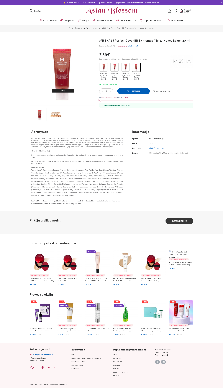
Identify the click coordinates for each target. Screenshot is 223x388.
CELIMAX (116, 365)
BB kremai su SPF (155, 153)
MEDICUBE (117, 358)
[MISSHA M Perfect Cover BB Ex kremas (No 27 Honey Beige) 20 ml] (39, 114)
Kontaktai (75, 368)
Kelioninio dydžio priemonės (86, 28)
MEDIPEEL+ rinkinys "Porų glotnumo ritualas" (179, 329)
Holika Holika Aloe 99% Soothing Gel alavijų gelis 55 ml (124, 330)
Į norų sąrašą (163, 91)
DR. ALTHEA (117, 362)
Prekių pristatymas (78, 358)
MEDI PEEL (117, 375)
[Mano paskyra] (169, 10)
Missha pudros (184, 153)
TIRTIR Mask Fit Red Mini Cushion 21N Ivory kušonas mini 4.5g (68, 280)
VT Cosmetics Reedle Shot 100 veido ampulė (97, 329)
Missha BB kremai (170, 153)
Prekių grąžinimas (94, 358)
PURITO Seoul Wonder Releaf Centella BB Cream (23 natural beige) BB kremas (125, 280)
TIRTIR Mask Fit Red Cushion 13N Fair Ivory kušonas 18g (180, 263)
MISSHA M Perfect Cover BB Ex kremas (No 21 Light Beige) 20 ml (208, 280)
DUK (73, 355)
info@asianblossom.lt (43, 354)
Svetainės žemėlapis (163, 349)
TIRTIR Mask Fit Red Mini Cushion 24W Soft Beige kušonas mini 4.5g (151, 280)
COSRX (116, 368)
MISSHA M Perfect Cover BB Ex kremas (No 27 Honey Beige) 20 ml (128, 28)
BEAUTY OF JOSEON (120, 372)
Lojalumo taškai (77, 365)
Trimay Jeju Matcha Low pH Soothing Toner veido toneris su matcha (208, 330)
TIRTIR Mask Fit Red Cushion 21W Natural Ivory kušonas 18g (42, 279)
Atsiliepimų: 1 (133, 46)
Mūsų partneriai (161, 352)
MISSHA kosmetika (156, 148)
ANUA (115, 355)
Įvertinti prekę (179, 221)
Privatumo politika (78, 362)
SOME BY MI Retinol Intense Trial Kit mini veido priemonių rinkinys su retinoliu (41, 330)
